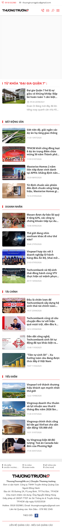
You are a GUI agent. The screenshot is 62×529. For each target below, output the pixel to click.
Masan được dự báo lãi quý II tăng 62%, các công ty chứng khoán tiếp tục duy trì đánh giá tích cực (43, 218)
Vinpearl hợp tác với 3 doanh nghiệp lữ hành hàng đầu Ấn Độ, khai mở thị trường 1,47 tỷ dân (42, 255)
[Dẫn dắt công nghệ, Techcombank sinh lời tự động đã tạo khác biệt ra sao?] (13, 342)
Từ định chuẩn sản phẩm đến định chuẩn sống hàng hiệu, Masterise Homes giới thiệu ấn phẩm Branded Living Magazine (43, 188)
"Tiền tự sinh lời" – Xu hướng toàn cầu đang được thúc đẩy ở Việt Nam (43, 358)
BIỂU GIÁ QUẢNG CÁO (42, 525)
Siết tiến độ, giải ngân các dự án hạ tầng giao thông (42, 131)
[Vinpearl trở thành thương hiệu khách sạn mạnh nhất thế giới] (13, 390)
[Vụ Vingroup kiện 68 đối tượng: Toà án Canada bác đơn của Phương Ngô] (13, 445)
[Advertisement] (31, 47)
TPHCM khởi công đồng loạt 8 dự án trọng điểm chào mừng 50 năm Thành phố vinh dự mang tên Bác (43, 151)
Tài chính (11, 291)
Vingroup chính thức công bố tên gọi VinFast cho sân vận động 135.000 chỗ (42, 424)
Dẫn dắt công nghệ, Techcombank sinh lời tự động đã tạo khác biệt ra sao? (42, 340)
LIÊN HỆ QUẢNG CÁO (19, 525)
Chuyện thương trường (10, 467)
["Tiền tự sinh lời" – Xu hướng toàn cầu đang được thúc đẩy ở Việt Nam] (13, 360)
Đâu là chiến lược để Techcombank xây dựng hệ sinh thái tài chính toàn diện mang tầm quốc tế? (43, 303)
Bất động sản (14, 121)
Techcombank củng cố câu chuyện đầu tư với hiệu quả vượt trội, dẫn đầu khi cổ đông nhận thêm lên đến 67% (43, 321)
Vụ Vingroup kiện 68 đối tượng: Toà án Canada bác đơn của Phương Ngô (42, 443)
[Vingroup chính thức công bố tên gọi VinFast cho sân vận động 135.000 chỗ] (13, 427)
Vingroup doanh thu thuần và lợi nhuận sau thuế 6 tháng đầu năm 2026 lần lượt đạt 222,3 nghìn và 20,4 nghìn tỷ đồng (43, 406)
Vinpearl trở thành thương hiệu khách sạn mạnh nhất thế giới (43, 388)
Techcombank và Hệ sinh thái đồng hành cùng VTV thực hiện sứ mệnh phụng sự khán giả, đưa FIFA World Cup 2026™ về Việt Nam (42, 273)
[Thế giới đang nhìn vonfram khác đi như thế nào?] (13, 239)
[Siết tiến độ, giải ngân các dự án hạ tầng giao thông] (13, 135)
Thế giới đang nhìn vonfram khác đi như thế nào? (42, 236)
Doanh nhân (13, 206)
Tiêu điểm (11, 376)
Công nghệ (49, 467)
